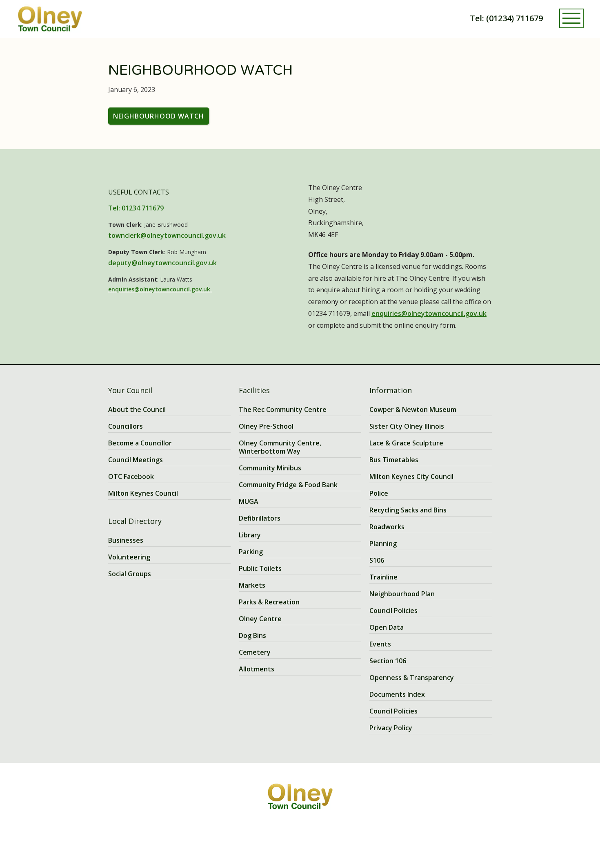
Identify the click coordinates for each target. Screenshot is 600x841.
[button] (571, 18)
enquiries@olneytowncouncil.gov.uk (160, 289)
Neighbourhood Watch (158, 116)
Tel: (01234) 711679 (506, 18)
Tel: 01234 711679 (136, 208)
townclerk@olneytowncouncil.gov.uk (167, 235)
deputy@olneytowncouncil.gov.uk (162, 262)
